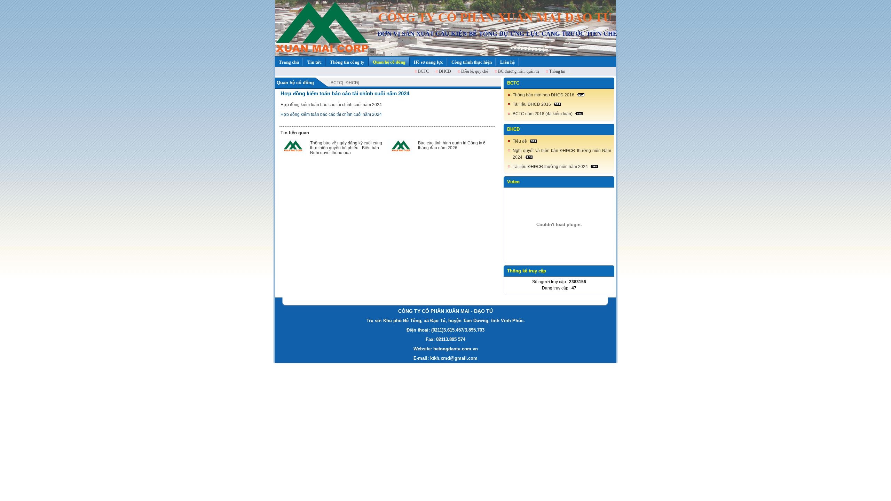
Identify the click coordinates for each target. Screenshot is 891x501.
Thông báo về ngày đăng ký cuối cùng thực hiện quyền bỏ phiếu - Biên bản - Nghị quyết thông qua (346, 148)
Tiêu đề (520, 141)
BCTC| (337, 82)
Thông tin (557, 71)
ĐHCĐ (445, 71)
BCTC (423, 71)
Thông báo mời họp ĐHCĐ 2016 (543, 95)
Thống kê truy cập (526, 270)
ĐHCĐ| (352, 82)
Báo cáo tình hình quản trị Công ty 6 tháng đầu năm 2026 (452, 145)
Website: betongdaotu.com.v (444, 348)
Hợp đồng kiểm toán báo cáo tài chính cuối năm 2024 (345, 93)
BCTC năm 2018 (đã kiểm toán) (543, 113)
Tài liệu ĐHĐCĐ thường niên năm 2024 (550, 166)
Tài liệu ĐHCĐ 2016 (532, 104)
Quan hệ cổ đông (295, 82)
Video (513, 181)
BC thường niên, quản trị (518, 71)
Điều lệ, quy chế (474, 71)
